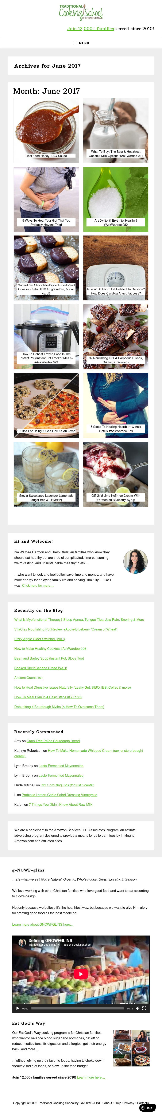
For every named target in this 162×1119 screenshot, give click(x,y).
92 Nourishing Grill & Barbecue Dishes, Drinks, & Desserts (116, 360)
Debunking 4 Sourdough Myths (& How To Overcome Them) (59, 706)
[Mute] (137, 1008)
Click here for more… (38, 585)
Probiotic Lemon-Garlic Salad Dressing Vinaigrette (59, 794)
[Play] (18, 1008)
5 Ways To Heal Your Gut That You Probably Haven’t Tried (46, 222)
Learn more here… (91, 1077)
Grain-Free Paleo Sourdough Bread (53, 740)
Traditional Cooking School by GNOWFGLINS (81, 12)
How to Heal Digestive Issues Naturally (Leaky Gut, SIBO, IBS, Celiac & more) (72, 687)
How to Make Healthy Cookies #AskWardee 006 (50, 648)
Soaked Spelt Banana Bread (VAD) (40, 667)
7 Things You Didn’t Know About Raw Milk (60, 804)
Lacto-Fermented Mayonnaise (61, 765)
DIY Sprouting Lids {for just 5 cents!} (67, 785)
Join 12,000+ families (90, 28)
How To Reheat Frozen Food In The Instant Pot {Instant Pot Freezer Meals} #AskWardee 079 (46, 358)
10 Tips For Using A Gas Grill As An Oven (46, 431)
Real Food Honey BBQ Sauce (46, 156)
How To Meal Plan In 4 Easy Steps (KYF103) (48, 697)
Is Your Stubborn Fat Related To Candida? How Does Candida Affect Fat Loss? (116, 291)
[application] (81, 974)
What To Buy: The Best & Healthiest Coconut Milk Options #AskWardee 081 (116, 153)
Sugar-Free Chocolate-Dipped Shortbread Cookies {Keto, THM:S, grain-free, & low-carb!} (46, 289)
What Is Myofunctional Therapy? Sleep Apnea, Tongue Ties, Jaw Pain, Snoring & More (79, 619)
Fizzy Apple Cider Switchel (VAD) (39, 638)
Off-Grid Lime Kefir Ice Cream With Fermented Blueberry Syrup (116, 497)
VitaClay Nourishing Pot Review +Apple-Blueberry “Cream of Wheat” (65, 629)
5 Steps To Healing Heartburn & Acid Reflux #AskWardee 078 (116, 428)
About (108, 1102)
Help (118, 1102)
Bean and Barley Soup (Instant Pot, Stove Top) (49, 658)
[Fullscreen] (144, 1008)
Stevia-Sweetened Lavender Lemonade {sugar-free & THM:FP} (46, 497)
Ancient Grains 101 (28, 677)
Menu (84, 43)
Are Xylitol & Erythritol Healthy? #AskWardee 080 (115, 222)
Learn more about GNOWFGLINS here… (42, 924)
